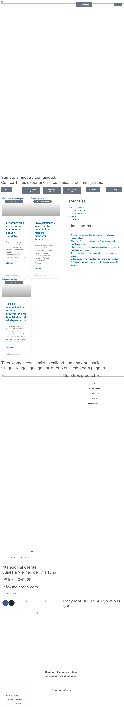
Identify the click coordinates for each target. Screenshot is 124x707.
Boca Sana (93, 398)
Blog (31, 551)
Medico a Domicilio (93, 389)
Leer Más (9, 263)
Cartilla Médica (93, 393)
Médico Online (93, 384)
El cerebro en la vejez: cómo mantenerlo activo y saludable (15, 229)
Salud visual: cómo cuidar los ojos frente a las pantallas (94, 259)
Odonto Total (93, 403)
